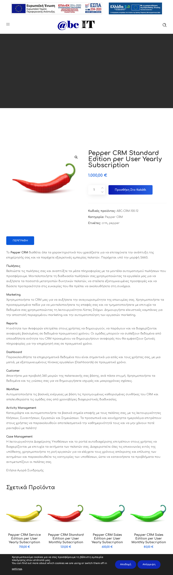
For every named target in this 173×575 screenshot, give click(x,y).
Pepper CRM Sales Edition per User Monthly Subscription (148, 538)
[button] (76, 157)
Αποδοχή (125, 564)
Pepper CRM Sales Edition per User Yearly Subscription (107, 538)
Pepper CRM (114, 217)
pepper (114, 223)
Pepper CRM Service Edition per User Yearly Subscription (24, 538)
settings (17, 569)
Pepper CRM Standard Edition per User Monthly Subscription (66, 538)
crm (104, 223)
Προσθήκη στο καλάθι (130, 189)
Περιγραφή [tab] (20, 240)
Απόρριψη (149, 564)
